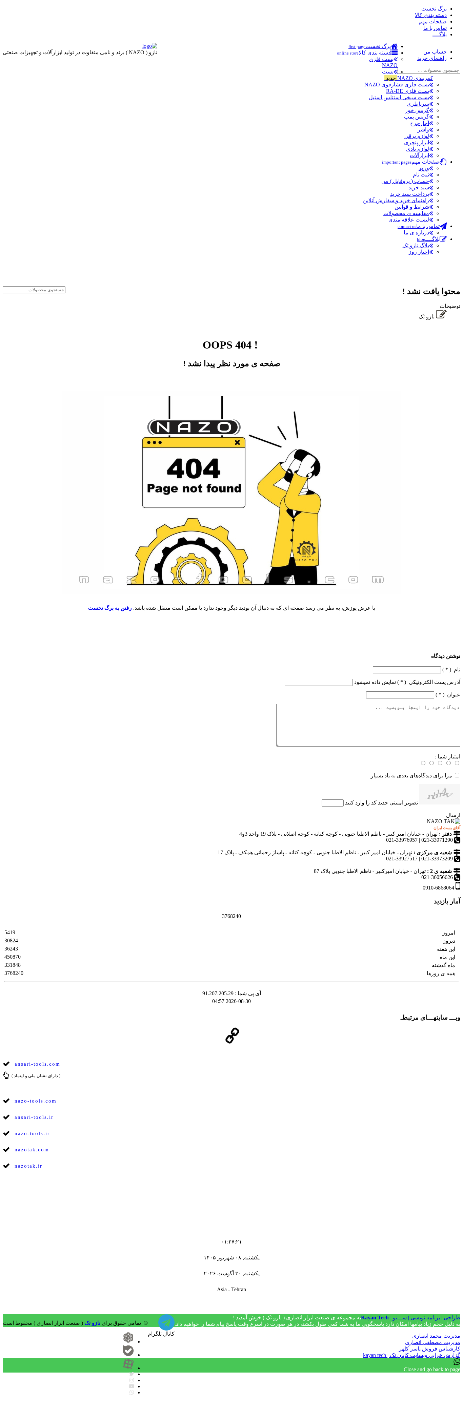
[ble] (128, 1355)
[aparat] (128, 1368)
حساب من (435, 52)
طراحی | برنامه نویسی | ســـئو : (410, 1317)
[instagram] (131, 1380)
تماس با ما (435, 28)
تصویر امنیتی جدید (398, 803)
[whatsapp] (131, 1392)
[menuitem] (373, 46)
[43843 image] (439, 794)
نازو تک (92, 1323)
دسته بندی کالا (431, 15)
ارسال (453, 815)
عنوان (448, 694)
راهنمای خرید (432, 58)
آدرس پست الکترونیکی (407, 682)
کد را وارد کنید (361, 803)
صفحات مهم (433, 21)
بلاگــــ (439, 34)
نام (451, 669)
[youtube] (131, 1386)
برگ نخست (434, 9)
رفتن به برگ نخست (110, 608)
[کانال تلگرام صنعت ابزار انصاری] (452, 276)
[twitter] (131, 1374)
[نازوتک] (166, 1326)
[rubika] (128, 1341)
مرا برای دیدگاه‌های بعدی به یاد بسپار (411, 775)
